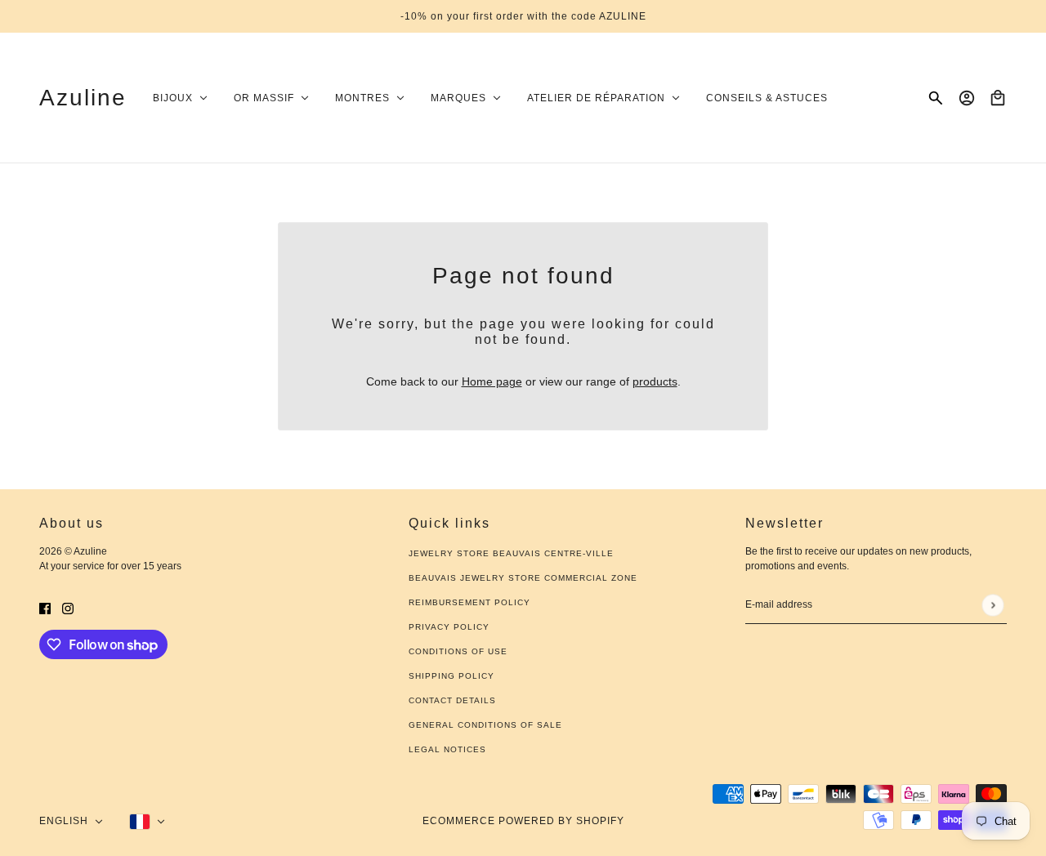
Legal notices (447, 749)
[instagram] (68, 608)
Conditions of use (458, 651)
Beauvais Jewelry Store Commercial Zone (523, 577)
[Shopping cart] (998, 98)
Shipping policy (451, 675)
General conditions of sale (485, 724)
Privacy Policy (449, 626)
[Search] (936, 98)
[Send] (992, 605)
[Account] (967, 98)
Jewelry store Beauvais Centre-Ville (511, 553)
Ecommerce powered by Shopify (523, 821)
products (655, 381)
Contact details (452, 700)
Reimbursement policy (469, 602)
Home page (492, 381)
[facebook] (45, 608)
